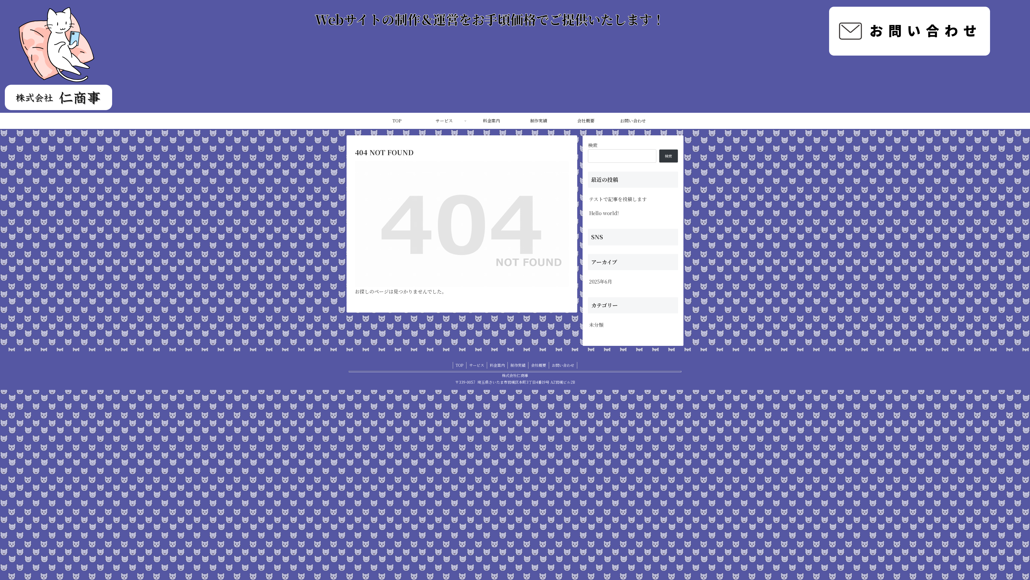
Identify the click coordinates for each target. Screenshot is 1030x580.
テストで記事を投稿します (618, 198)
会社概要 (538, 365)
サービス (476, 365)
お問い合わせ (563, 365)
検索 (593, 145)
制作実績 (517, 365)
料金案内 (497, 365)
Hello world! (604, 212)
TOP (460, 365)
